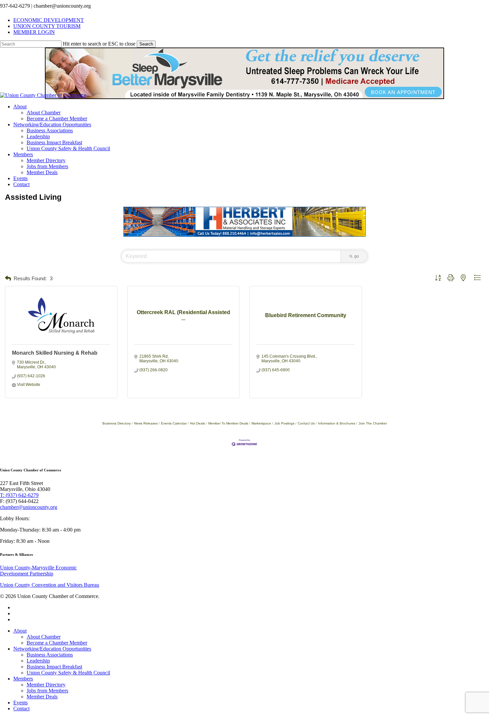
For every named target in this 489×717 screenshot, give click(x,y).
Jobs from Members (47, 690)
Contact (21, 708)
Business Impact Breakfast (54, 666)
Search (146, 44)
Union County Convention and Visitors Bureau (49, 585)
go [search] (356, 256)
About (20, 631)
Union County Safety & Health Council (68, 672)
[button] (8, 278)
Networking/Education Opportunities (52, 649)
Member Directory (46, 684)
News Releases (146, 423)
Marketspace (261, 423)
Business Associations (50, 654)
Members (23, 678)
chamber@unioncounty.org (28, 507)
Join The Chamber (373, 423)
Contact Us (306, 423)
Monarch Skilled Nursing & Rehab (54, 353)
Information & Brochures (336, 423)
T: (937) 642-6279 (19, 495)
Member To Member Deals (228, 423)
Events (20, 702)
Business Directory (116, 423)
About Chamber (44, 637)
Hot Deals (197, 423)
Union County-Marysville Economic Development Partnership (38, 570)
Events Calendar (174, 423)
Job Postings (284, 423)
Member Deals (42, 696)
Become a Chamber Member (57, 643)
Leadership (38, 660)
